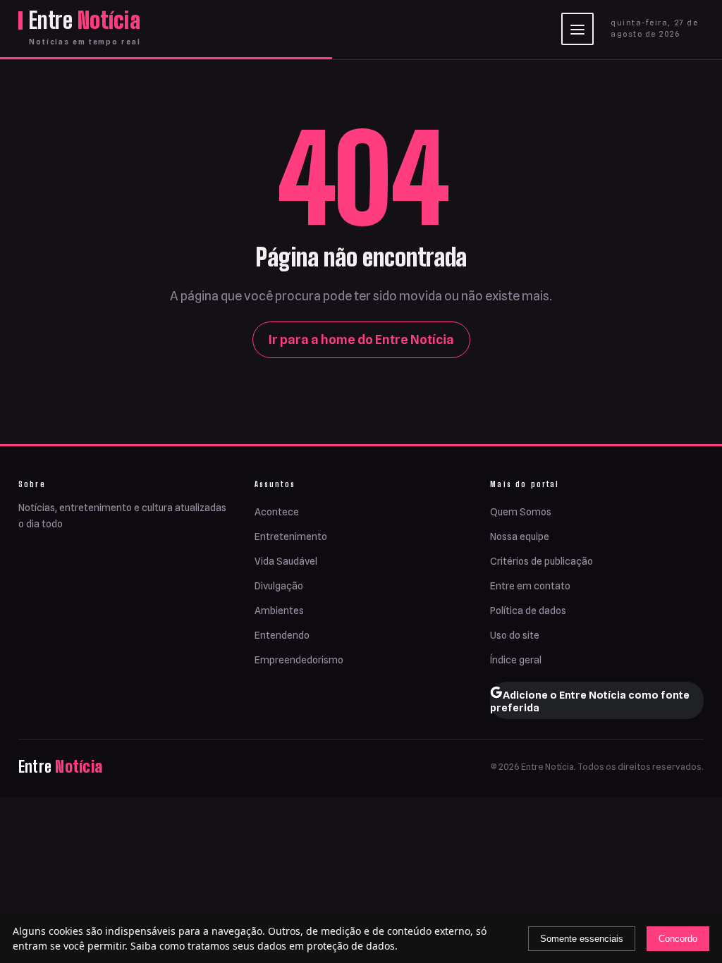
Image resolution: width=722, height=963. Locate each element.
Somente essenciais (581, 938)
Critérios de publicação (541, 561)
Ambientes (279, 610)
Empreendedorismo (299, 659)
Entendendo (282, 635)
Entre (84, 20)
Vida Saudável (286, 561)
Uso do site (514, 635)
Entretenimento (291, 536)
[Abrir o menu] (577, 29)
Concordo (678, 938)
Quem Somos (520, 511)
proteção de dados (351, 945)
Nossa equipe (519, 536)
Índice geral (516, 659)
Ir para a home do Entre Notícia (361, 339)
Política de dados (528, 610)
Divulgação (279, 585)
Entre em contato (530, 585)
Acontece (277, 511)
